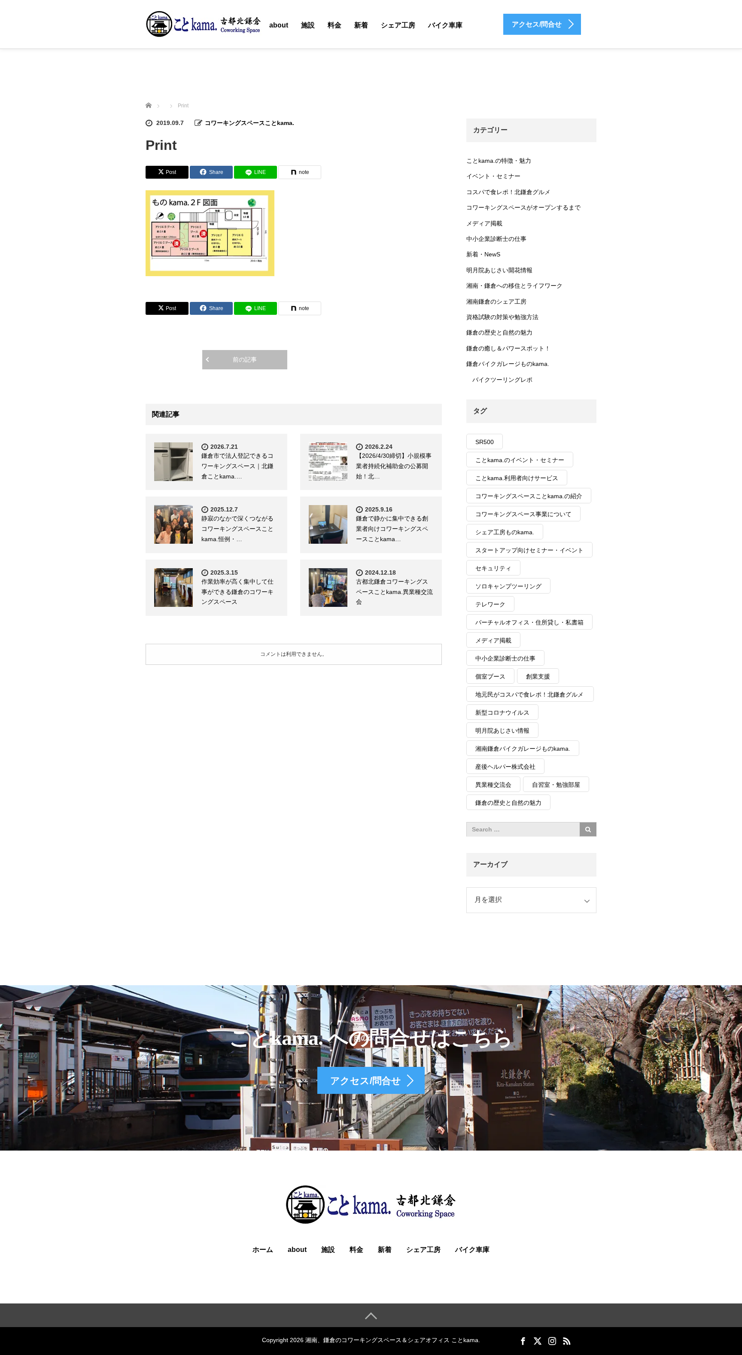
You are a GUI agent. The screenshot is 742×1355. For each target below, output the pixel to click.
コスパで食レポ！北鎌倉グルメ (508, 192)
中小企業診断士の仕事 (496, 238)
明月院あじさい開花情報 (499, 270)
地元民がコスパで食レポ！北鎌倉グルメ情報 (529, 696)
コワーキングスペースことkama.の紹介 (528, 496)
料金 (334, 25)
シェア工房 (398, 25)
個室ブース (490, 676)
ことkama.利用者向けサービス (516, 478)
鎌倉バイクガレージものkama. (507, 363)
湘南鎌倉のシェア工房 (496, 301)
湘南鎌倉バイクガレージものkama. (522, 748)
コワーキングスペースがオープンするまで (523, 207)
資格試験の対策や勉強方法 (502, 317)
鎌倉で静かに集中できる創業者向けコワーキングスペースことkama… (392, 528)
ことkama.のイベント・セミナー (519, 460)
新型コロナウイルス (502, 712)
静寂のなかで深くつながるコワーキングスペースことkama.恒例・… (237, 528)
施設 (308, 25)
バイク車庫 (445, 25)
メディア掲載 (484, 223)
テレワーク (490, 604)
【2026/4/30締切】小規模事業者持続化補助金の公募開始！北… (394, 466)
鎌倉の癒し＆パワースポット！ (508, 348)
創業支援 (538, 676)
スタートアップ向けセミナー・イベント (529, 550)
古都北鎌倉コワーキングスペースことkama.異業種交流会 (394, 592)
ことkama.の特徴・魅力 (498, 160)
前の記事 (245, 359)
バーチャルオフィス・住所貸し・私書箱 (529, 622)
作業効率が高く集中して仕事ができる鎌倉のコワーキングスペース (237, 592)
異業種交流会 (493, 784)
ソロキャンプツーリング (508, 586)
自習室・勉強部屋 (556, 784)
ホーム (262, 1249)
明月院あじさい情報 (502, 730)
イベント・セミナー (493, 176)
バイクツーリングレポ (502, 379)
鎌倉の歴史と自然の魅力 (499, 332)
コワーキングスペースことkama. (249, 122)
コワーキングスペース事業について (523, 514)
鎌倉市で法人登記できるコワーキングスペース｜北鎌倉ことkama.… (237, 466)
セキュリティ (493, 568)
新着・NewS (483, 254)
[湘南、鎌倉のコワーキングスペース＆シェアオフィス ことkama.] (204, 23)
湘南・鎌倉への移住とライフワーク (514, 285)
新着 (361, 25)
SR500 (484, 441)
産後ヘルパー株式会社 (505, 766)
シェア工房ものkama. (504, 532)
